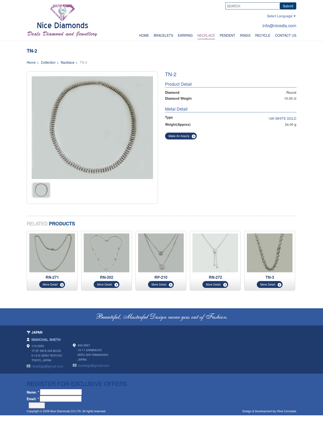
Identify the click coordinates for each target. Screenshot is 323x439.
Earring (185, 35)
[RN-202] (106, 252)
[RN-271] (52, 252)
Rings (245, 35)
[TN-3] (269, 252)
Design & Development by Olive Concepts (269, 411)
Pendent (227, 35)
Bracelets (163, 35)
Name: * (33, 392)
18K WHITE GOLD (282, 118)
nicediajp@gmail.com (47, 366)
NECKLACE (206, 35)
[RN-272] (215, 252)
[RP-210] (161, 252)
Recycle (262, 35)
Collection (48, 62)
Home (144, 35)
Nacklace (67, 62)
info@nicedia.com (279, 25)
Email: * (33, 398)
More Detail (50, 284)
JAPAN (36, 332)
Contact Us (285, 35)
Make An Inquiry (179, 136)
